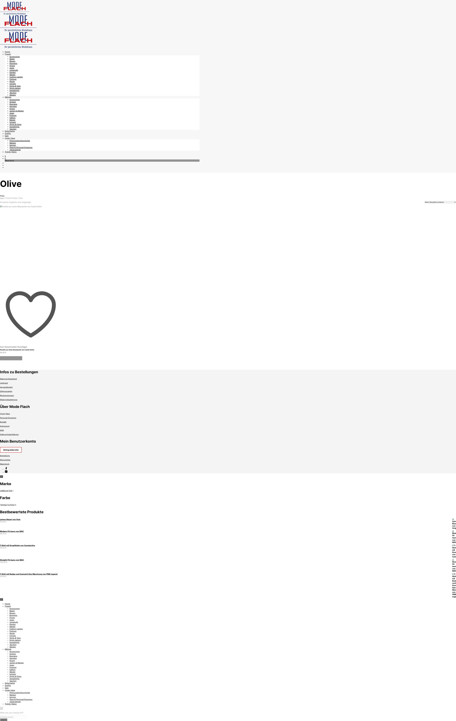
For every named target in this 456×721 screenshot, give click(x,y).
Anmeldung (5, 455)
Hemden (13, 106)
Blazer (12, 59)
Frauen (8, 54)
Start (2, 198)
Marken (13, 143)
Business (13, 63)
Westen (13, 95)
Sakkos (12, 117)
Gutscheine (10, 131)
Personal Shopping (8, 418)
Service (13, 145)
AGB (2, 430)
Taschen (13, 92)
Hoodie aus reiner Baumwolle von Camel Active (17, 350)
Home (7, 52)
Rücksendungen (7, 395)
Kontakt (3, 422)
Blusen (12, 61)
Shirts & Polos (15, 124)
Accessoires (15, 56)
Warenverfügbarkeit (8, 379)
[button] (5, 156)
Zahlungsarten (6, 391)
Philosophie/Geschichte (20, 140)
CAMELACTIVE (6, 490)
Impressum (5, 426)
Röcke (12, 81)
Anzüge (13, 102)
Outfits (8, 133)
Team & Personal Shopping (21, 147)
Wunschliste (5, 460)
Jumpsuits (14, 70)
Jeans (12, 68)
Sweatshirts (14, 90)
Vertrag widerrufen (11, 450)
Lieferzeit (4, 383)
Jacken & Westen (17, 111)
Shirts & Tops (15, 86)
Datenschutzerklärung (9, 434)
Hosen (12, 65)
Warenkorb (4, 464)
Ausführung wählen (11, 358)
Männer (8, 97)
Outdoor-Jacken (16, 77)
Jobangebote (15, 149)
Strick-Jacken (15, 88)
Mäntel (12, 74)
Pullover (13, 79)
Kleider (13, 72)
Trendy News (11, 152)
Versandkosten (6, 387)
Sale (7, 136)
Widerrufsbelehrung (8, 399)
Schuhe (13, 83)
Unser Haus (10, 138)
